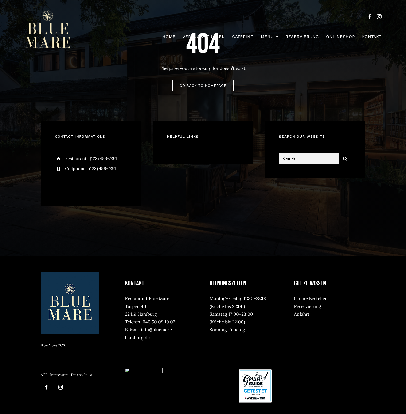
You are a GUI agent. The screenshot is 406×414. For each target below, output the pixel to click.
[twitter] (73, 184)
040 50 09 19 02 (159, 322)
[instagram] (379, 16)
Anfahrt (301, 314)
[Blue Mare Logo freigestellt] (47, 11)
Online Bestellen (311, 298)
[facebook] (369, 16)
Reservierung (307, 306)
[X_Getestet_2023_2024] (255, 370)
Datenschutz (81, 374)
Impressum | (60, 374)
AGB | (45, 374)
